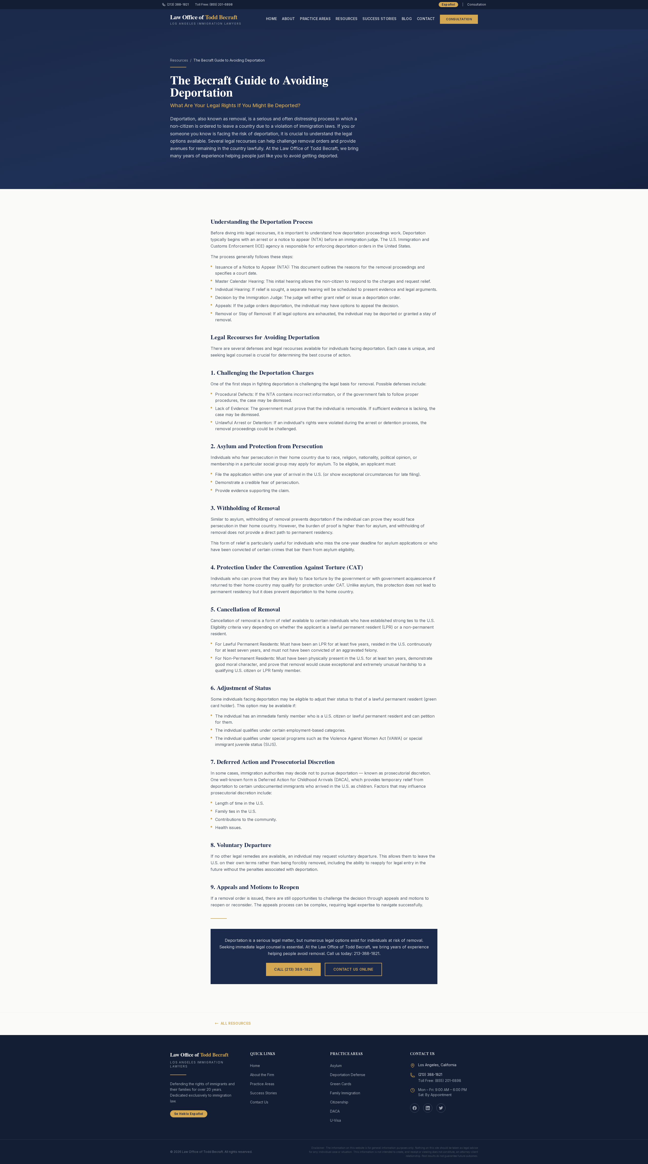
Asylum (336, 1065)
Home (271, 18)
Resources (346, 18)
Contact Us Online (353, 969)
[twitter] (441, 1108)
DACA (335, 1111)
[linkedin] (427, 1108)
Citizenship (339, 1102)
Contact (426, 18)
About (288, 18)
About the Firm (262, 1075)
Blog (407, 18)
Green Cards (340, 1084)
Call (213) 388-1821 (293, 969)
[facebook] (414, 1108)
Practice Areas (315, 18)
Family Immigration (345, 1093)
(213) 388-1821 (178, 4)
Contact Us (259, 1102)
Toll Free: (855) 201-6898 (214, 4)
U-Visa (335, 1120)
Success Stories (379, 18)
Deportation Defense (347, 1075)
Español (448, 4)
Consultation (459, 19)
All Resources (236, 1023)
